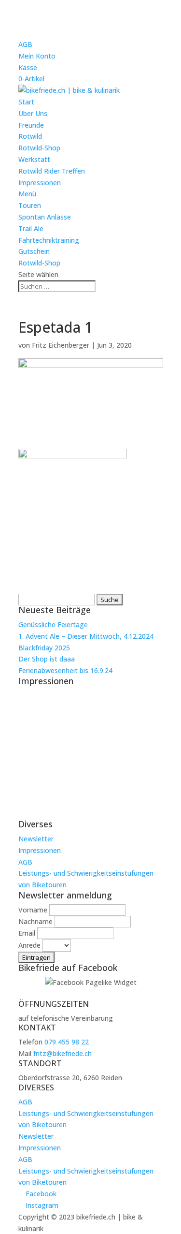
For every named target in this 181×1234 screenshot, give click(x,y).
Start (26, 101)
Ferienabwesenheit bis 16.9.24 (65, 670)
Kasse (27, 67)
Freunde (31, 125)
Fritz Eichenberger (60, 345)
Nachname (35, 921)
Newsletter (36, 838)
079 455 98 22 (66, 1041)
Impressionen (39, 182)
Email (26, 933)
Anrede (29, 945)
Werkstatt (34, 159)
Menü (27, 193)
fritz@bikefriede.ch (62, 1053)
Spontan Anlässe (44, 216)
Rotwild (30, 136)
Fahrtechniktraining (48, 240)
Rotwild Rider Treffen (51, 171)
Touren (29, 205)
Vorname (32, 909)
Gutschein (34, 251)
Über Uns (32, 113)
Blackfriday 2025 (44, 647)
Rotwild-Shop (39, 147)
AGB (25, 44)
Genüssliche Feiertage (53, 624)
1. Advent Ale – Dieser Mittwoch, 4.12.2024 (85, 636)
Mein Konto (37, 55)
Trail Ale (30, 228)
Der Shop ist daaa (46, 658)
